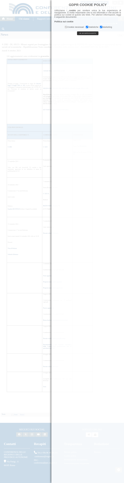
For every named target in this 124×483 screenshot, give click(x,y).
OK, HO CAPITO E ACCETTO (87, 33)
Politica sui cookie (63, 21)
